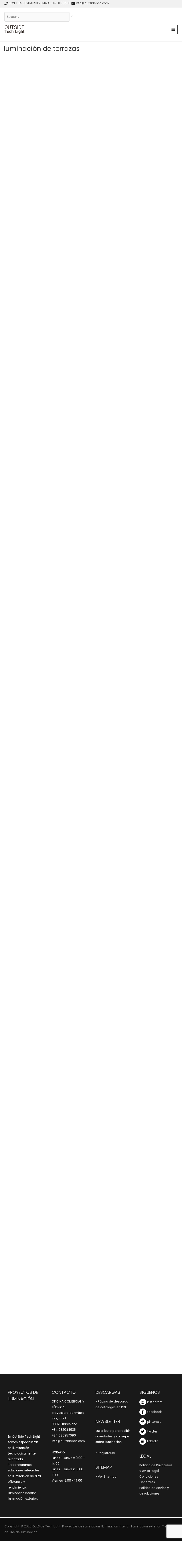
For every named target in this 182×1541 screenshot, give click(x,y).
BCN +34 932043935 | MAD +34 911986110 (39, 3)
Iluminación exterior (22, 1499)
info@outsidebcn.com (92, 3)
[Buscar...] (37, 17)
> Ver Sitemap (106, 1477)
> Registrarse (105, 1453)
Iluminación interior (22, 1493)
